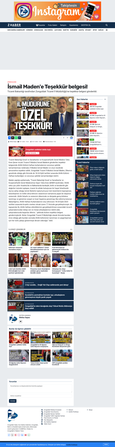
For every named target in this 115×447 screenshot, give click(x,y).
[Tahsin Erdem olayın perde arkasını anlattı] (41, 355)
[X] (12, 434)
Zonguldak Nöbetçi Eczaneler (52, 410)
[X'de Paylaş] (12, 137)
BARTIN (66, 30)
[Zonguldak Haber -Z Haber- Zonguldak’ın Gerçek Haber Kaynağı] (14, 25)
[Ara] (107, 25)
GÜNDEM (29, 30)
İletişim (63, 25)
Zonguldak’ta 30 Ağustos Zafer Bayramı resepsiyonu (39, 345)
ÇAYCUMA (58, 30)
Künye (90, 410)
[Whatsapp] (28, 434)
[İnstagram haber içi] (57, 11)
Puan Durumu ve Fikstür (51, 418)
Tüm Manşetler (48, 420)
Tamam (106, 444)
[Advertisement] (57, 55)
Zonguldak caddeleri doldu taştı (97, 108)
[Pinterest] (15, 434)
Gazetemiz (73, 25)
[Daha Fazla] (19, 137)
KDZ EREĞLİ (49, 30)
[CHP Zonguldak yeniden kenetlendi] (62, 355)
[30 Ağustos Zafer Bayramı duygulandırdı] (19, 355)
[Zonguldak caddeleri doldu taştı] (19, 337)
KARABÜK (73, 30)
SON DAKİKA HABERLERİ (16, 30)
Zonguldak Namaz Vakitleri (52, 414)
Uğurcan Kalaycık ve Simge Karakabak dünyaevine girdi (61, 345)
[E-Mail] (20, 321)
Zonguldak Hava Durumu (51, 412)
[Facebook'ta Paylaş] (9, 137)
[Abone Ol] (71, 138)
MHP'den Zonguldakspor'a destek (95, 143)
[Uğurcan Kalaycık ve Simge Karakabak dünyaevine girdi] (62, 337)
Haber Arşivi (47, 424)
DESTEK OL (86, 25)
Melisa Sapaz (13, 141)
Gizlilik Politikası (74, 412)
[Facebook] (8, 434)
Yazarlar (41, 25)
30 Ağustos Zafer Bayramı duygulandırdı (17, 363)
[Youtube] (25, 434)
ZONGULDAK (38, 30)
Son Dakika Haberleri (50, 422)
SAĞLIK (101, 30)
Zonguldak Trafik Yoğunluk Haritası (54, 416)
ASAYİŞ (81, 30)
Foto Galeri (52, 25)
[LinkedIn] (22, 434)
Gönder (12, 401)
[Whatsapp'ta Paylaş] (16, 137)
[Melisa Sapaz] (13, 318)
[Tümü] (105, 99)
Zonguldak (11, 82)
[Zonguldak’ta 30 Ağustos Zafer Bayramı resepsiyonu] (41, 337)
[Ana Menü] (107, 30)
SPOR (95, 30)
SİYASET (88, 30)
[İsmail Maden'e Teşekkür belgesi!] (40, 116)
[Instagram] (18, 434)
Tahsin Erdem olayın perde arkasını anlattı (39, 363)
